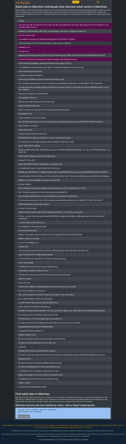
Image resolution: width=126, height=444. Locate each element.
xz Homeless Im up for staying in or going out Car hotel (38, 371)
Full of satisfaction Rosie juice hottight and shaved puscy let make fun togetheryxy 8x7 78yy (52, 188)
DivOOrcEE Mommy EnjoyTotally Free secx (34, 204)
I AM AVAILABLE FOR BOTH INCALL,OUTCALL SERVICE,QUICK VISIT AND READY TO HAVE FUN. (53, 251)
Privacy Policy (67, 439)
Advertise (85, 439)
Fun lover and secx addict (27, 230)
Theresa (21, 21)
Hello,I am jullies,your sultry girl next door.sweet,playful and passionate (44, 110)
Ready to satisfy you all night (28, 238)
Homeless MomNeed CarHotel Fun (30, 331)
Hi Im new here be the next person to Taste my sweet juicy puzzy (42, 259)
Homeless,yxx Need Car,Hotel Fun (30, 75)
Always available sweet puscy (29, 106)
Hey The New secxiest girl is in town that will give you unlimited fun (42, 192)
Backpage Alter (50, 439)
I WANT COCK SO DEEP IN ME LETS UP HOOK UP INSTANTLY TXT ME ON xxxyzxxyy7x (50, 212)
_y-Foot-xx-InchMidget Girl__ (29, 242)
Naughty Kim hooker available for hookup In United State (39, 180)
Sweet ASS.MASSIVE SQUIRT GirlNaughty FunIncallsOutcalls (40, 164)
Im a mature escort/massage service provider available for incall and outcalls (46, 142)
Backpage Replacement (25, 425)
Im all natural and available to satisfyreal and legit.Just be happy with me (44, 63)
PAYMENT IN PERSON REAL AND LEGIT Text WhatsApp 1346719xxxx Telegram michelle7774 (52, 31)
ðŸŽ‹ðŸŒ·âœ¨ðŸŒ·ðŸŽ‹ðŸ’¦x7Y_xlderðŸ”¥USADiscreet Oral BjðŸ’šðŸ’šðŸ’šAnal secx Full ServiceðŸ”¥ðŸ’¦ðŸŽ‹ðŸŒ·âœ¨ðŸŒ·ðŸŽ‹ (62, 172)
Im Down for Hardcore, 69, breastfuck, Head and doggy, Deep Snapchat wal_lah (47, 59)
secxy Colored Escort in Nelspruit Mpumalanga (35, 255)
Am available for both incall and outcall (32, 226)
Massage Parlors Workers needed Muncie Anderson (37, 351)
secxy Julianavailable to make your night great (35, 299)
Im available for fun (25, 114)
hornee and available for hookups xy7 (32, 291)
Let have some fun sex (26, 35)
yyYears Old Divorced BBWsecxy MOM (32, 387)
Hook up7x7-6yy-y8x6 (26, 160)
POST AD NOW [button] (24, 416)
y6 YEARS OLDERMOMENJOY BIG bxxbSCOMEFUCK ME (39, 367)
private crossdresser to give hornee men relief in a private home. (41, 339)
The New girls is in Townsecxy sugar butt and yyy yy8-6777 (40, 319)
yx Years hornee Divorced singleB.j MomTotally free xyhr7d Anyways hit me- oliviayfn (49, 323)
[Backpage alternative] (23, 2)
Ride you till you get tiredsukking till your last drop (36, 102)
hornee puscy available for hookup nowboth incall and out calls (41, 79)
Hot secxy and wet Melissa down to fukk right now (36, 343)
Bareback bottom (24, 359)
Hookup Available (24, 184)
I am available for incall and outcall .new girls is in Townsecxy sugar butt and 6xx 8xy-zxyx (51, 67)
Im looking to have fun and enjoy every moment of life (38, 315)
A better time (23, 247)
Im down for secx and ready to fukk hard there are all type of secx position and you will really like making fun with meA (61, 355)
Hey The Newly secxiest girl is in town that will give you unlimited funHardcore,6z (47, 196)
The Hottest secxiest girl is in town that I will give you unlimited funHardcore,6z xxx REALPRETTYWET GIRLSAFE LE (60, 200)
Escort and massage (25, 263)
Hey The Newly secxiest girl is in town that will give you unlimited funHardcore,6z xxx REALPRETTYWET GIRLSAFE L (60, 83)
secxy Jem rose (24, 283)
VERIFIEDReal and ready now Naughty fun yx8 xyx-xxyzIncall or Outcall (44, 138)
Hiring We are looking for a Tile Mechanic (33, 94)
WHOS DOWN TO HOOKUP (28, 126)
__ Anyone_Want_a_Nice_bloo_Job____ (32, 222)
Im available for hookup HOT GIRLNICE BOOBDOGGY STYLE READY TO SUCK (46, 39)
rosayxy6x (22, 347)
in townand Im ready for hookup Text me (33, 271)
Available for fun (24, 47)
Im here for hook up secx (27, 208)
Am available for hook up (27, 98)
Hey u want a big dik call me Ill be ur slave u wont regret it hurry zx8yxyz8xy (46, 295)
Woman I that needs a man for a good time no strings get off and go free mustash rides (50, 234)
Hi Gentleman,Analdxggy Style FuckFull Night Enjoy (37, 156)
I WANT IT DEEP (24, 383)
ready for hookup (24, 279)
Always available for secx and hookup (32, 118)
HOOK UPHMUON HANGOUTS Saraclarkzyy (34, 307)
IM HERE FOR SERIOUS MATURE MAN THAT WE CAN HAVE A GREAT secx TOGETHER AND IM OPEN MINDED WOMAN (61, 311)
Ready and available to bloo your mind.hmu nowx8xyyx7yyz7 (40, 375)
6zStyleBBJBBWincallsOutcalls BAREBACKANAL (35, 327)
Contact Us (76, 439)
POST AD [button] (75, 2)
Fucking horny (23, 51)
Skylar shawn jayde (25, 130)
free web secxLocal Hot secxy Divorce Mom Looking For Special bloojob (44, 275)
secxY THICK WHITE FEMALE (29, 146)
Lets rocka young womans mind (30, 71)
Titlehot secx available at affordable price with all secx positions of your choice (47, 287)
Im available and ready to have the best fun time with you (39, 168)
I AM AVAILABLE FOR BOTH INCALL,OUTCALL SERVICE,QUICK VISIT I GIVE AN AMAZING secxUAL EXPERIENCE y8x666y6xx (64, 176)
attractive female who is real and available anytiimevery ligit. (40, 363)
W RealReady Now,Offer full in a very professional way (38, 267)
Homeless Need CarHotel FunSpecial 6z (32, 134)
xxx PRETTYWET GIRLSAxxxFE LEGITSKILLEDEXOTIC (38, 303)
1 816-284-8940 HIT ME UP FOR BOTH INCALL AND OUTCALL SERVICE (44, 43)
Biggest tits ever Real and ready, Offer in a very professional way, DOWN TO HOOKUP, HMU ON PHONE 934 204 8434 (61, 55)
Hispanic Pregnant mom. (27, 335)
